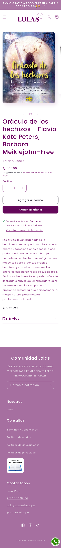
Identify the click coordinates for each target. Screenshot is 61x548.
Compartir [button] (12, 307)
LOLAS (24, 541)
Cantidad (8, 181)
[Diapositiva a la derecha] (38, 114)
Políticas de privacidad (21, 452)
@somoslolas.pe (18, 512)
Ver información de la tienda (24, 230)
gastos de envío (14, 173)
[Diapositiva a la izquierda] (23, 114)
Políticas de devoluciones (23, 445)
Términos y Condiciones (22, 429)
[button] (4, 17)
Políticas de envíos (19, 437)
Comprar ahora (30, 209)
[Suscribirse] (50, 385)
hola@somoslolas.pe (21, 505)
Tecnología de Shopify (36, 541)
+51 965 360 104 (17, 498)
